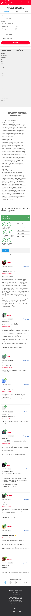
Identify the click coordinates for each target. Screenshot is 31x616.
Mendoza (3, 78)
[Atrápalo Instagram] (17, 611)
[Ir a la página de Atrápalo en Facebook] (14, 611)
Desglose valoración (6, 273)
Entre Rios (3, 67)
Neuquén (3, 82)
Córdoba (3, 65)
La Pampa (3, 73)
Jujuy (2, 71)
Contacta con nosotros (15, 596)
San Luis (2, 90)
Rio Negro (3, 84)
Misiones (3, 80)
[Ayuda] (25, 2)
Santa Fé (3, 94)
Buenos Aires (4, 55)
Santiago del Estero (5, 96)
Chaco (2, 59)
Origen (2, 16)
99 (24, 582)
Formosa (3, 69)
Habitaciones (4, 32)
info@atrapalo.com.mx (17, 603)
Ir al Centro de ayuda (15, 594)
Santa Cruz (3, 92)
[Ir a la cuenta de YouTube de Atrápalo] (20, 611)
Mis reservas (15, 592)
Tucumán (3, 100)
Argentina (3, 53)
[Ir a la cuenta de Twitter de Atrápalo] (11, 611)
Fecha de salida (4, 26)
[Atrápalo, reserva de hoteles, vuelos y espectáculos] (2, 2)
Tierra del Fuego (4, 98)
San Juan (3, 88)
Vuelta (17, 26)
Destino (3, 21)
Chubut (2, 61)
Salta (2, 86)
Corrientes (3, 63)
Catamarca (3, 57)
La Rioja (2, 75)
